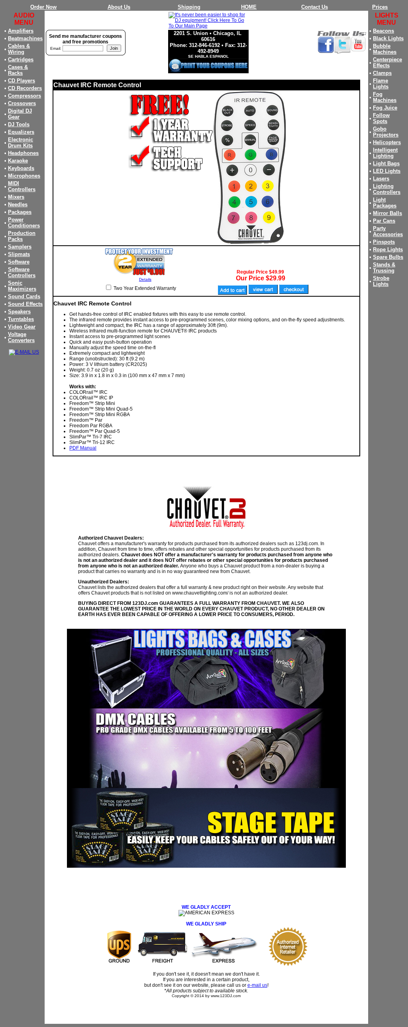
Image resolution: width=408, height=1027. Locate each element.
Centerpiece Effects (387, 62)
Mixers (16, 197)
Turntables (21, 319)
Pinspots (384, 242)
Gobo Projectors (385, 132)
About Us (119, 7)
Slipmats (19, 254)
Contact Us (314, 7)
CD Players (21, 81)
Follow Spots (381, 118)
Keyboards (21, 168)
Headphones (23, 153)
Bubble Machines (384, 49)
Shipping (189, 7)
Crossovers (22, 103)
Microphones (24, 176)
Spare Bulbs (388, 257)
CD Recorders (25, 88)
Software (18, 262)
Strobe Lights (381, 281)
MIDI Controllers (21, 186)
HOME (249, 7)
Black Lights (388, 38)
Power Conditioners (24, 223)
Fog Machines (384, 97)
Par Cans (384, 221)
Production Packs (21, 236)
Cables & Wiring (19, 49)
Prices (380, 7)
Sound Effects (25, 304)
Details (145, 279)
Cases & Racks (18, 70)
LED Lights (386, 171)
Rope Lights (388, 249)
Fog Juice (385, 108)
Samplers (19, 247)
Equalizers (21, 132)
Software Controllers (21, 272)
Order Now (43, 7)
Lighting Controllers (386, 189)
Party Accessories (388, 231)
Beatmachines (25, 38)
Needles (17, 204)
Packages (19, 212)
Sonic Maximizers (22, 286)
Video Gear (21, 327)
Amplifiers (20, 31)
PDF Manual (82, 448)
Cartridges (20, 60)
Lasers (381, 179)
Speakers (19, 312)
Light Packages (384, 203)
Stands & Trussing (384, 268)
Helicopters (387, 142)
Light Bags (386, 163)
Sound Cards (24, 296)
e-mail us (257, 985)
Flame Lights (380, 84)
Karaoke (18, 161)
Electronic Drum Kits (20, 143)
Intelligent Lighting (385, 153)
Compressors (24, 96)
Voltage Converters (21, 337)
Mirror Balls (387, 213)
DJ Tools (18, 124)
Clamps (382, 73)
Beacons (383, 31)
